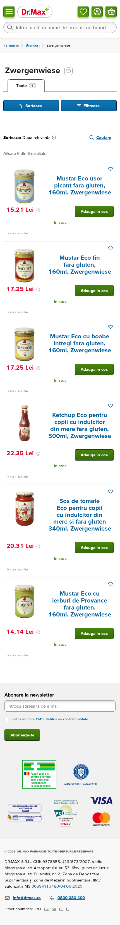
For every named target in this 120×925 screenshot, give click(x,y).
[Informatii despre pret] (38, 210)
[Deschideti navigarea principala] (9, 11)
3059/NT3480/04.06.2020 (57, 886)
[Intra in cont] (97, 11)
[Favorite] (83, 11)
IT (67, 909)
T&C (39, 719)
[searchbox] (60, 27)
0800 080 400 (71, 897)
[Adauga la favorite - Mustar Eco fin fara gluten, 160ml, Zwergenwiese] (110, 248)
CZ (46, 909)
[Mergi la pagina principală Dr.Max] (34, 12)
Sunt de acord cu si (49, 719)
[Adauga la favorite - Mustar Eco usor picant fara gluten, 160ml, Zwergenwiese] (110, 169)
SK (54, 909)
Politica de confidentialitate (67, 719)
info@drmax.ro (27, 897)
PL (61, 909)
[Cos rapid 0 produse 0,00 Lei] (111, 11)
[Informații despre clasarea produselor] (55, 137)
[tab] (26, 85)
